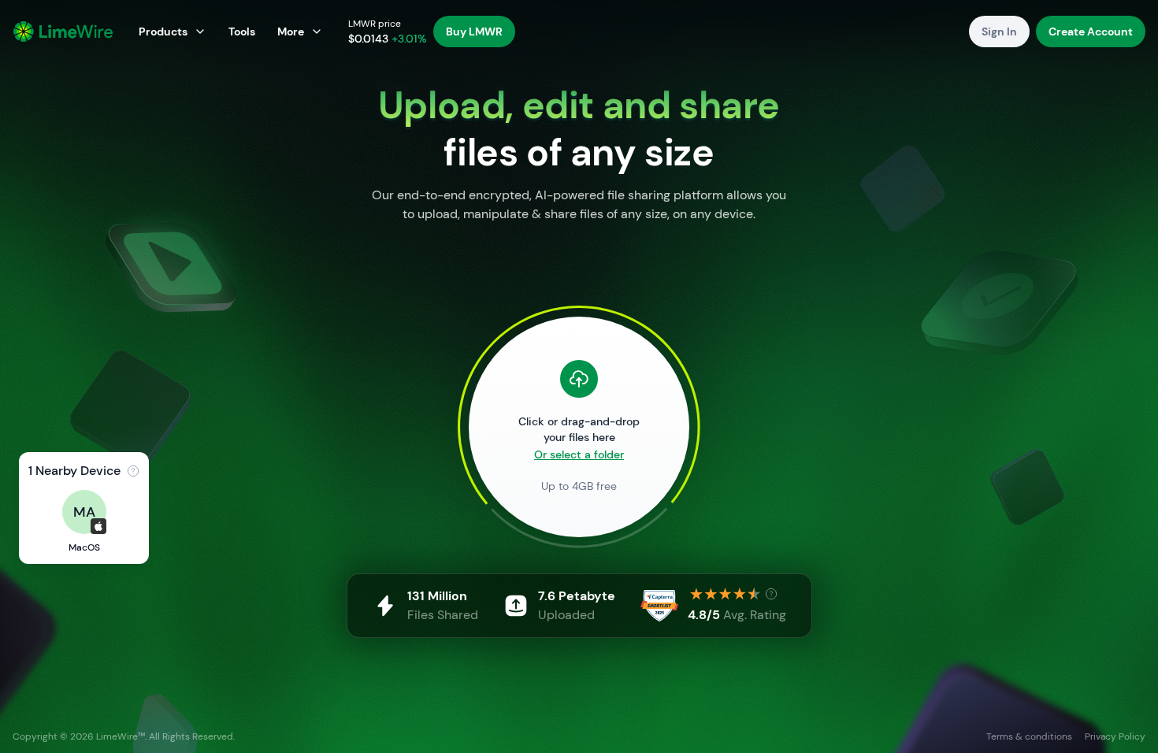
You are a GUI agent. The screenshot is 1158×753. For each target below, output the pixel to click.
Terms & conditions (1029, 736)
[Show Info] (133, 471)
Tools (241, 31)
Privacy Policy (1115, 736)
